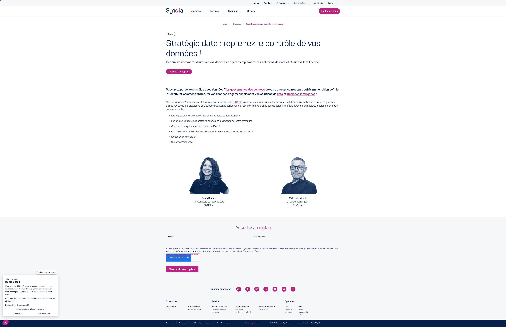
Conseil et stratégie (219, 309)
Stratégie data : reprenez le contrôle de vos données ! (264, 24)
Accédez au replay (179, 71)
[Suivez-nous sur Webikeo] (284, 289)
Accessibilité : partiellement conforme (200, 323)
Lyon (286, 306)
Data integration (194, 306)
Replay (170, 34)
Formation (215, 312)
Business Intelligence (301, 94)
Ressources (237, 24)
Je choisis (16, 314)
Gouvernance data (242, 306)
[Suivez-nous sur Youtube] (275, 289)
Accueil (225, 24)
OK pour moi (44, 314)
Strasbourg (289, 312)
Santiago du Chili (303, 313)
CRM (167, 309)
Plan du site (182, 323)
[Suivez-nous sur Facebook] (266, 289)
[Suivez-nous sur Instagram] (257, 289)
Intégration (239, 309)
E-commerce (171, 306)
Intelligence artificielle (243, 312)
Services (216, 301)
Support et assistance (267, 306)
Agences (289, 301)
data (280, 94)
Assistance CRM (171, 323)
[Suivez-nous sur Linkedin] (239, 289)
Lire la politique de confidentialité (17, 305)
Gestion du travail (194, 309)
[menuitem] (196, 11)
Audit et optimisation (219, 306)
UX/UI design (263, 309)
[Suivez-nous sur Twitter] (248, 289)
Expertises (171, 301)
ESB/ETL (237, 102)
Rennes (301, 309)
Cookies (216, 323)
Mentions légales (226, 323)
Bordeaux (288, 309)
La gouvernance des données (245, 89)
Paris (300, 306)
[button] (5, 322)
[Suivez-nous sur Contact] (293, 289)
